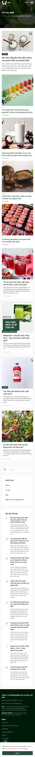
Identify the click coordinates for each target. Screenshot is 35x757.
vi (25, 2)
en (28, 2)
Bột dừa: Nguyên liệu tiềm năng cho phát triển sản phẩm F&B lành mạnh (17, 60)
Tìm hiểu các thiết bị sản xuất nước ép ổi (16, 392)
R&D (6, 495)
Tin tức (5, 54)
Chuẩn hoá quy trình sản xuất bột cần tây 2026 (18, 668)
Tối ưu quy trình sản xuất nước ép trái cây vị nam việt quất (16, 283)
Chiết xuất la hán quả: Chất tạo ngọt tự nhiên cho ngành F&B (17, 197)
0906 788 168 (18, 703)
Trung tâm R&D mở (7, 732)
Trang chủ (6, 16)
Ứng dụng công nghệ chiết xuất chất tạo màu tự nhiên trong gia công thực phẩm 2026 (19, 626)
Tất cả (7, 485)
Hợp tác (4, 735)
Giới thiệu (5, 722)
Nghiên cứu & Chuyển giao (14, 499)
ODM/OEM (5, 729)
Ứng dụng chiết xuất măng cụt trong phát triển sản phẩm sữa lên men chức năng (17, 155)
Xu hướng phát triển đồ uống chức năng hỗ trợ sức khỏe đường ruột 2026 (17, 111)
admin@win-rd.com (16, 700)
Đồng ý (17, 753)
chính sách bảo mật (13, 748)
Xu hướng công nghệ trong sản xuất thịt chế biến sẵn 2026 (16, 240)
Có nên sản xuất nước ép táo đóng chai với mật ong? (15, 445)
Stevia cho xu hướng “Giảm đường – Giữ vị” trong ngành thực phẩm (19, 648)
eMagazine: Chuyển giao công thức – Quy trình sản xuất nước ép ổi (16, 338)
